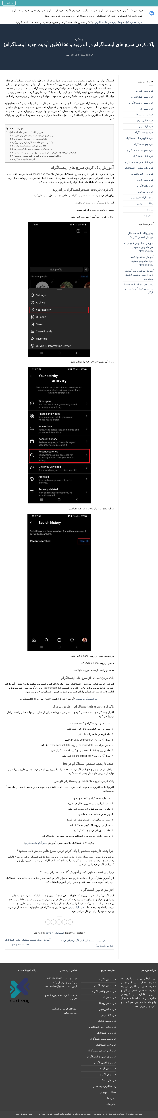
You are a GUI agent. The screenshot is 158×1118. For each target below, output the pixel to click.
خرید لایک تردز (146, 126)
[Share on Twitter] (64, 922)
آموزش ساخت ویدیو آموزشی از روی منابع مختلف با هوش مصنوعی (138, 274)
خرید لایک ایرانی (76, 907)
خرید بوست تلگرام (20, 10)
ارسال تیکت (58, 982)
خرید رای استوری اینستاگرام (139, 167)
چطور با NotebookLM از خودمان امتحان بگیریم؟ (140, 235)
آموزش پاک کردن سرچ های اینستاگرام (26, 132)
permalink (50, 933)
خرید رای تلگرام (73, 10)
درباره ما (148, 209)
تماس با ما (148, 215)
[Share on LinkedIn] (47, 922)
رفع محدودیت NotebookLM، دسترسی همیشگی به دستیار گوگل (138, 288)
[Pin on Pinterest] (53, 922)
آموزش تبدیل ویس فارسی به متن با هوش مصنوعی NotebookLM (138, 247)
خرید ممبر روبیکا (52, 16)
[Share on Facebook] (70, 922)
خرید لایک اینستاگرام (106, 16)
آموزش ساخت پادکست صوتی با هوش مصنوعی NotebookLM (141, 261)
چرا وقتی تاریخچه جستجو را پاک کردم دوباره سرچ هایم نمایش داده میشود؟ (45, 152)
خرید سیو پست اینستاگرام (140, 150)
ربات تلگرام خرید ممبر (142, 197)
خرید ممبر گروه (90, 10)
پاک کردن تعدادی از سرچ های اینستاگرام (30, 139)
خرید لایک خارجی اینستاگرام (139, 162)
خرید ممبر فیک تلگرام (133, 10)
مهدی (67, 55)
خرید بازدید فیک (145, 191)
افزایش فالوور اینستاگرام (24, 159)
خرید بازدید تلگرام (55, 10)
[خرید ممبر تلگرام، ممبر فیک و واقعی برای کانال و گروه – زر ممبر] (152, 13)
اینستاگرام (79, 39)
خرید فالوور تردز (145, 120)
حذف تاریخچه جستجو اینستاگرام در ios (30, 146)
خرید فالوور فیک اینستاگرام (130, 16)
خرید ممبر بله (68, 16)
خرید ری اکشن (38, 10)
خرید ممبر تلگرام (144, 90)
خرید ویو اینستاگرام (86, 16)
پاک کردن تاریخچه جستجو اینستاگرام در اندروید (33, 135)
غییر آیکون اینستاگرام (36, 843)
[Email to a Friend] (59, 922)
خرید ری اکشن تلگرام (142, 173)
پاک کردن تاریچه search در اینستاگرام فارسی (33, 149)
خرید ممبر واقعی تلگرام (110, 10)
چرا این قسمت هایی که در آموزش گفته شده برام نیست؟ (37, 156)
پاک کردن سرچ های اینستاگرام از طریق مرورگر (33, 142)
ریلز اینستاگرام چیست (87, 698)
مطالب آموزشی (145, 203)
